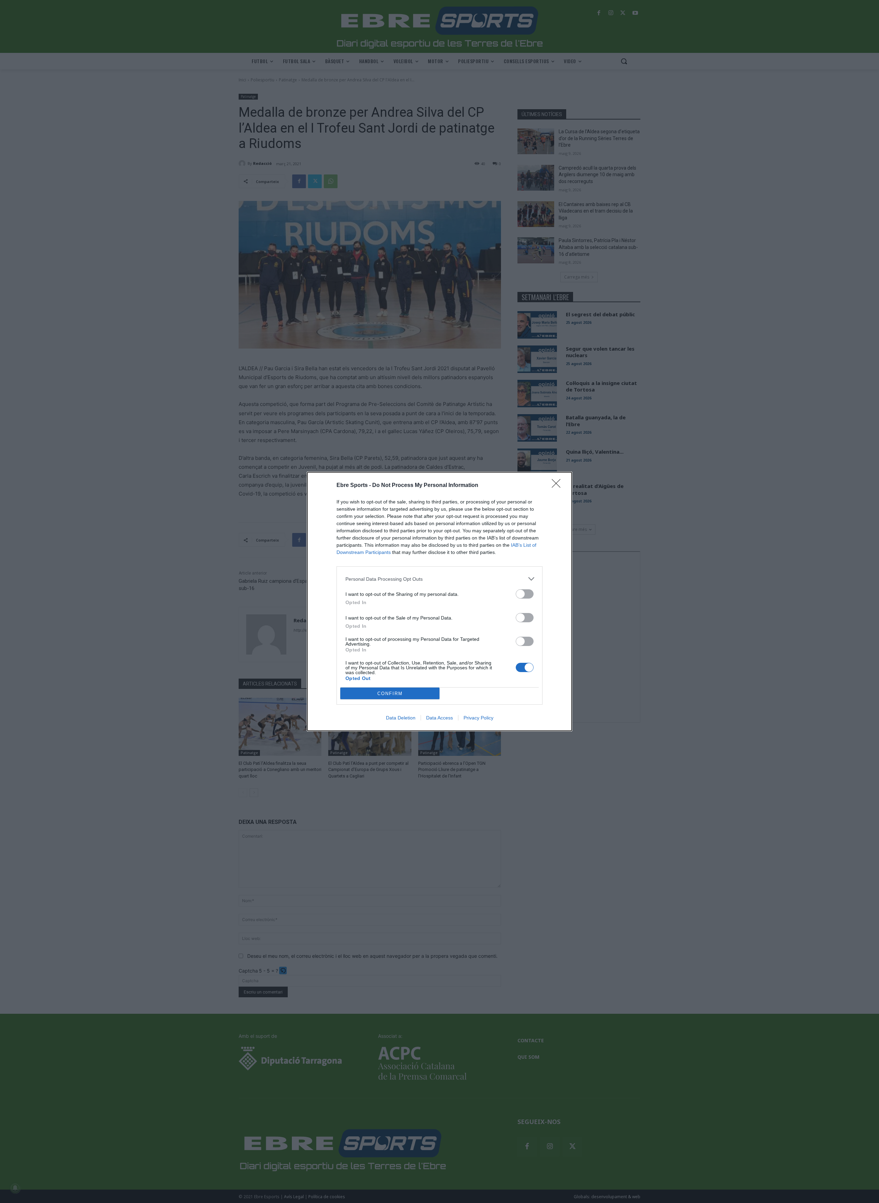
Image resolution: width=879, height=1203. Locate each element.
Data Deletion (400, 717)
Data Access (439, 717)
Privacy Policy (478, 717)
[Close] (558, 485)
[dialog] (439, 601)
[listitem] (439, 578)
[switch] (525, 594)
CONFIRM (390, 693)
